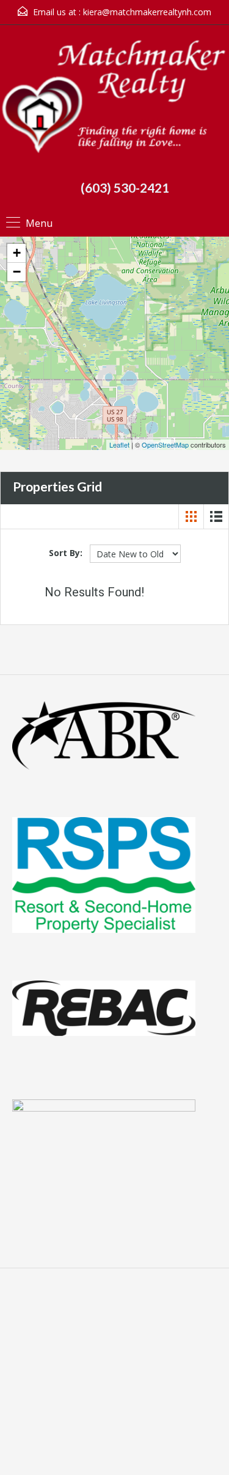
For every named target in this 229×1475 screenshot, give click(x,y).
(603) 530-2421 (125, 187)
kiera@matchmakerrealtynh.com (147, 12)
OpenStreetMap (165, 444)
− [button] (17, 271)
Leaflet (119, 444)
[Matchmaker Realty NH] (114, 101)
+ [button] (17, 252)
